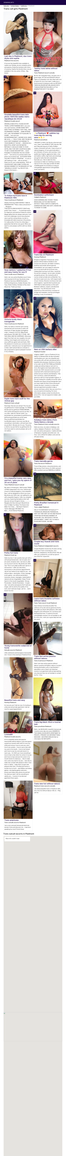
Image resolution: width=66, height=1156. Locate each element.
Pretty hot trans (11, 553)
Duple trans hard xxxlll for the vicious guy (17, 400)
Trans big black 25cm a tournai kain (47, 723)
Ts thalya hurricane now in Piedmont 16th (15, 196)
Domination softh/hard (44, 195)
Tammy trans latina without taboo (45, 69)
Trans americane (11, 820)
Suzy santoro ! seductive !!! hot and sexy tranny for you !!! (17, 271)
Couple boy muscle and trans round (46, 542)
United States (15, 6)
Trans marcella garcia (43, 461)
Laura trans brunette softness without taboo (47, 600)
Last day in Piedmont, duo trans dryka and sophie (18, 57)
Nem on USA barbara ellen (45, 349)
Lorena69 (8, 734)
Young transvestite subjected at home (18, 647)
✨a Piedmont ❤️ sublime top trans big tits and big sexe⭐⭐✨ (46, 135)
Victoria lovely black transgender (13, 320)
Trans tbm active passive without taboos (45, 657)
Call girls (6, 6)
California (24, 6)
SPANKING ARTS (9, 2)
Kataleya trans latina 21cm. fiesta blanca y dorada (45, 421)
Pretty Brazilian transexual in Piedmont (46, 504)
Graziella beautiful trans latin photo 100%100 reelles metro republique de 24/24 (16, 116)
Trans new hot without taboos (47, 784)
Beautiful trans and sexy (14, 700)
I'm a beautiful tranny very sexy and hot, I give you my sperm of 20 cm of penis (18, 480)
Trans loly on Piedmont (44, 255)
